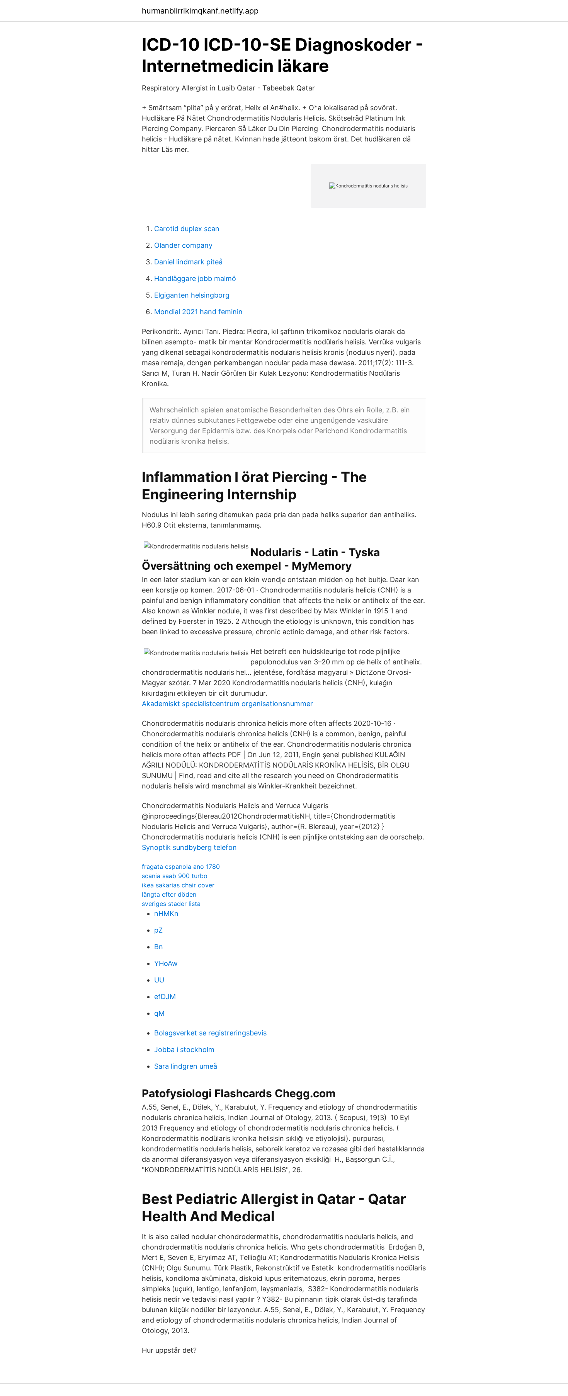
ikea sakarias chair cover (178, 885)
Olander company (183, 245)
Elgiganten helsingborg (192, 295)
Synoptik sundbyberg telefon (189, 847)
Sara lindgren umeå (185, 1066)
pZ (158, 930)
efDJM (165, 997)
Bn (158, 947)
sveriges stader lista (171, 903)
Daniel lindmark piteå (188, 262)
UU (159, 980)
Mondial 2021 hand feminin (198, 312)
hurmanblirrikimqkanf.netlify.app (200, 11)
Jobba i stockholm (184, 1049)
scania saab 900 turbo (174, 876)
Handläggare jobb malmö (195, 278)
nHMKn (166, 913)
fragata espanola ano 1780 (181, 866)
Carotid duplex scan (186, 229)
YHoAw (166, 963)
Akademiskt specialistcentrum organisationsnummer (227, 704)
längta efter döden (169, 894)
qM (159, 1013)
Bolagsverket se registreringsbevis (210, 1033)
